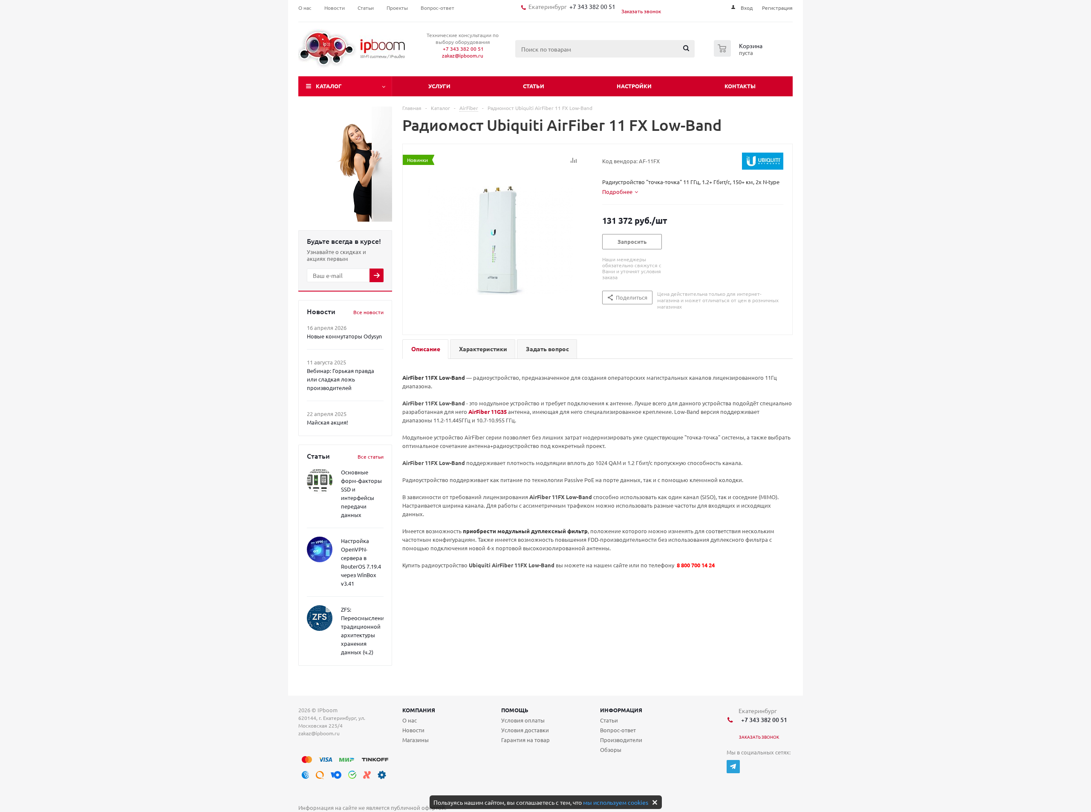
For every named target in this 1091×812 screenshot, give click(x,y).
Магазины (415, 739)
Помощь (514, 710)
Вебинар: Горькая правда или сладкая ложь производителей (340, 379)
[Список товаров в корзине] (739, 54)
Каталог (329, 86)
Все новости (368, 312)
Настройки (634, 86)
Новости (413, 730)
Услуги (439, 86)
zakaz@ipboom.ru (462, 55)
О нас (409, 720)
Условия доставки (525, 730)
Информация (621, 710)
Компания (418, 710)
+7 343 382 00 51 (591, 6)
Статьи (533, 86)
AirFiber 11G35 (487, 411)
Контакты (740, 86)
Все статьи (371, 456)
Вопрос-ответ (618, 730)
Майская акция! (327, 422)
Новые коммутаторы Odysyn (344, 336)
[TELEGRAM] (733, 766)
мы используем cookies (615, 802)
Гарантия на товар (525, 739)
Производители (621, 739)
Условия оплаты (523, 720)
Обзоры (610, 749)
